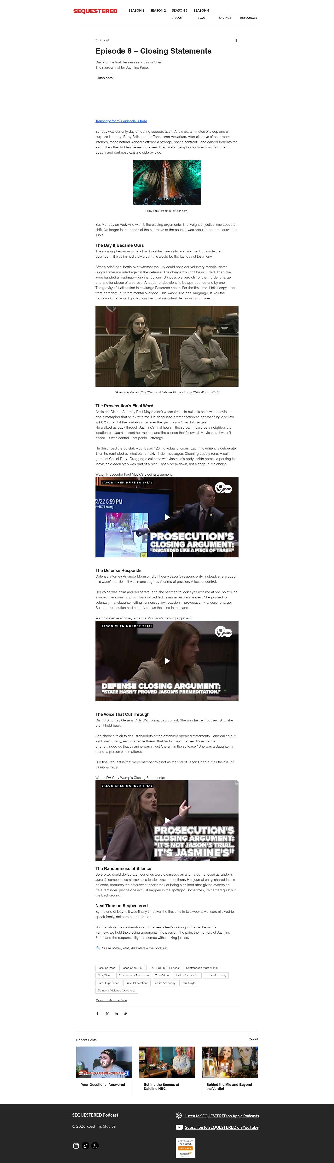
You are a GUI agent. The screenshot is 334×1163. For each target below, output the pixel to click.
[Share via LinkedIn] (116, 1013)
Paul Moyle (188, 983)
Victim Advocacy (165, 983)
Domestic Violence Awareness (116, 990)
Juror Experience (108, 983)
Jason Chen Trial (132, 968)
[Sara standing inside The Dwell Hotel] (167, 1062)
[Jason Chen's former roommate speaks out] (104, 1062)
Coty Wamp (105, 975)
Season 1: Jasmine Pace (111, 1000)
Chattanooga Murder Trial (202, 968)
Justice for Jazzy (216, 975)
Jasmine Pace (106, 968)
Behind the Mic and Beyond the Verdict (229, 1087)
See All (253, 1039)
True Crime (162, 975)
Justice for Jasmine (187, 975)
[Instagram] (76, 1145)
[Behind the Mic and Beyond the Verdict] (230, 1062)
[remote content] (167, 99)
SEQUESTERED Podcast (164, 968)
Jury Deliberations (137, 983)
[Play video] (167, 517)
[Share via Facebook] (97, 1013)
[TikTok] (85, 1145)
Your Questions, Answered (103, 1085)
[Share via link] (126, 1013)
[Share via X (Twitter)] (107, 1013)
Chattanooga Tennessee (134, 975)
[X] (95, 1145)
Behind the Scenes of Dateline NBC (161, 1087)
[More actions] (236, 40)
